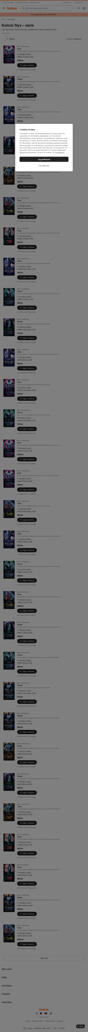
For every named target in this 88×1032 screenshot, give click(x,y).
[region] (44, 147)
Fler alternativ (44, 166)
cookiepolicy (59, 152)
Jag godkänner (44, 159)
